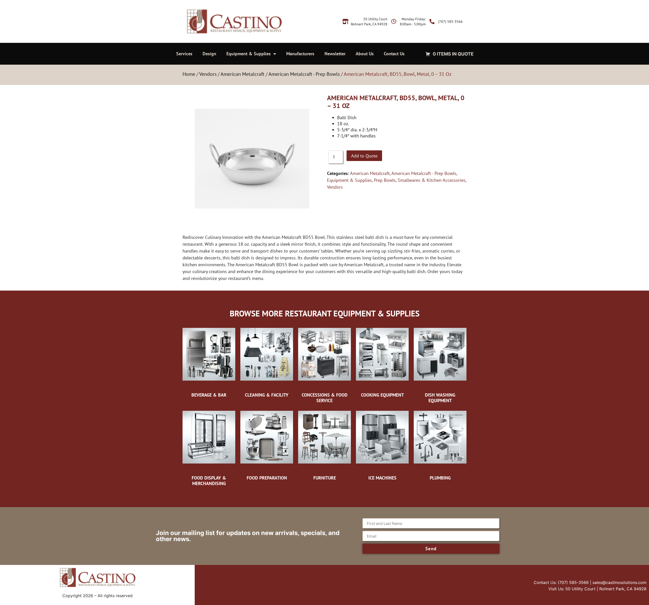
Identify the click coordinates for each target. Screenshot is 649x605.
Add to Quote (364, 156)
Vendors (208, 74)
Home (189, 74)
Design (209, 54)
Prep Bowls (385, 180)
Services (184, 54)
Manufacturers (300, 54)
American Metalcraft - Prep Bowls (304, 74)
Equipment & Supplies (248, 54)
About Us (365, 54)
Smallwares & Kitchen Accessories (431, 180)
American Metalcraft (242, 74)
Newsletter (335, 54)
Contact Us (394, 54)
